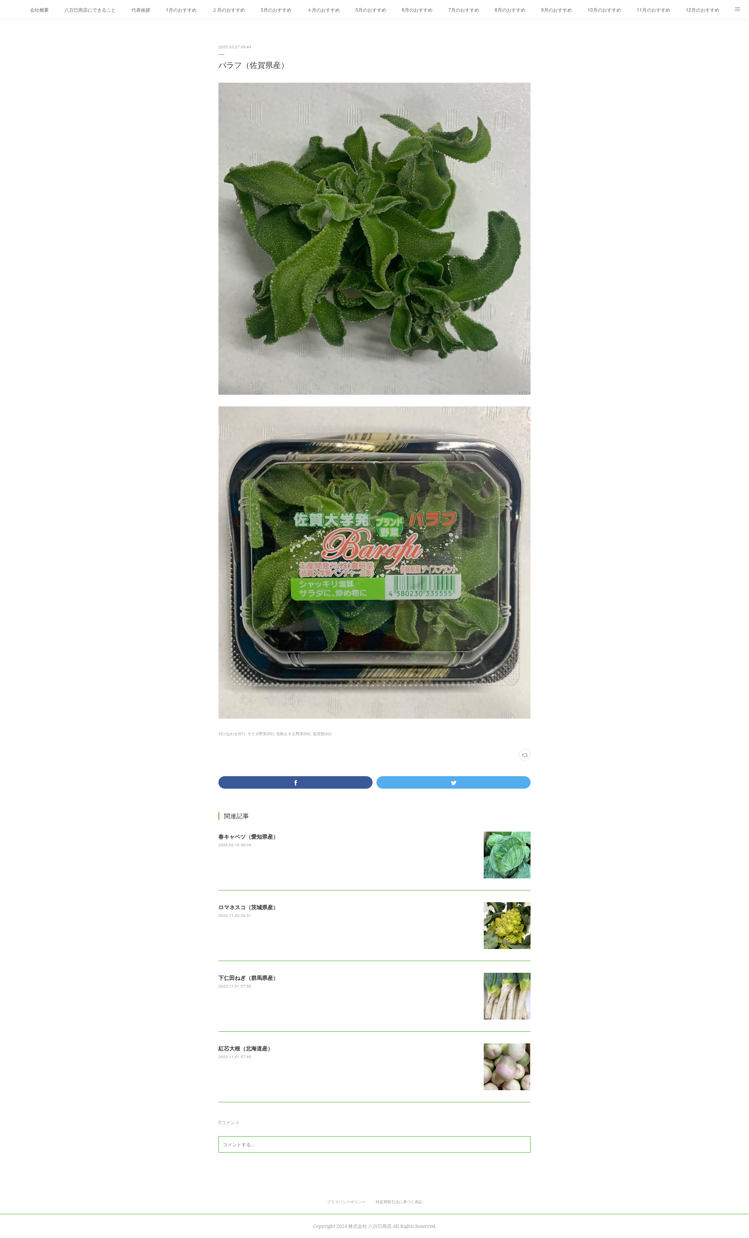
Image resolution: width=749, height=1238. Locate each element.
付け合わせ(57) (231, 733)
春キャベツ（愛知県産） (248, 836)
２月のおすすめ (228, 9)
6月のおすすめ (417, 9)
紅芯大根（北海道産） (245, 1048)
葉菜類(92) (322, 733)
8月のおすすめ (510, 9)
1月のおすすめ (181, 9)
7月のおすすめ (463, 9)
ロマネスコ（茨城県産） (248, 907)
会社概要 (39, 9)
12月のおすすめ (702, 9)
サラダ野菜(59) (260, 733)
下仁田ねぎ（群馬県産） (248, 977)
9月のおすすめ (556, 9)
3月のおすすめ (276, 9)
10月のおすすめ (604, 9)
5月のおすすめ (370, 9)
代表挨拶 (140, 9)
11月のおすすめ (653, 9)
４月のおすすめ (323, 9)
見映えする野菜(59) (293, 733)
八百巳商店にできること (90, 9)
